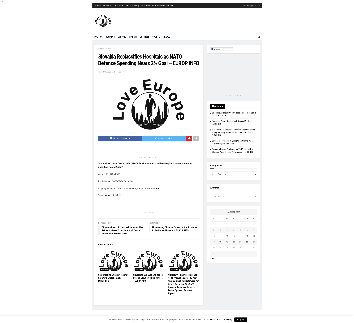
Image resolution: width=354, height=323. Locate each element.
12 (227, 236)
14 (240, 236)
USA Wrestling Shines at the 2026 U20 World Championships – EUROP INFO (113, 278)
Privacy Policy (107, 5)
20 (234, 242)
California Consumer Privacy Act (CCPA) (159, 5)
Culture (122, 37)
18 (220, 242)
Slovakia (108, 49)
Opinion (133, 37)
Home (100, 49)
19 (227, 242)
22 (247, 242)
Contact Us (97, 5)
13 (234, 236)
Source (155, 188)
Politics (98, 37)
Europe (107, 195)
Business (110, 37)
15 (247, 236)
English (216, 49)
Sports (156, 37)
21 (240, 242)
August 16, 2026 (104, 72)
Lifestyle (144, 37)
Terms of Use (118, 5)
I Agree (240, 319)
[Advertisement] (193, 20)
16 (254, 236)
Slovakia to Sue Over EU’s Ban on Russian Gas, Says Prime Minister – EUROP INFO (148, 278)
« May (212, 258)
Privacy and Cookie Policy (221, 319)
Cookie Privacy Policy (132, 5)
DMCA (143, 5)
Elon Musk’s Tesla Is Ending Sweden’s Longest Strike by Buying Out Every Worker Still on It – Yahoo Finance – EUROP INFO (233, 132)
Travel (166, 37)
